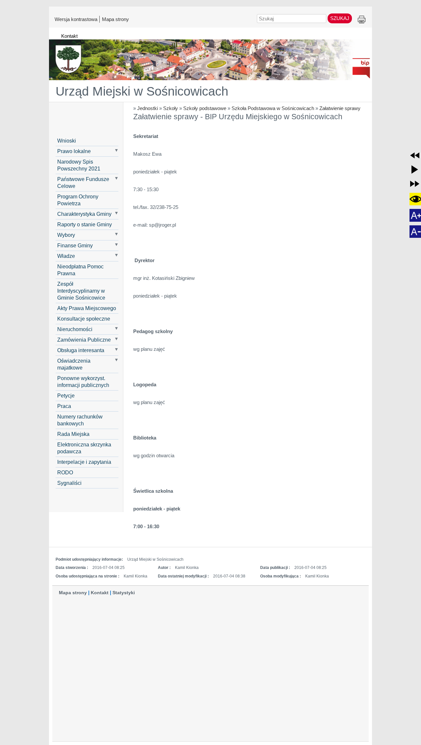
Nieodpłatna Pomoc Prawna (80, 269)
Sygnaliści (69, 483)
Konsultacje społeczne (83, 319)
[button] (415, 155)
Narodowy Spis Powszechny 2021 (78, 165)
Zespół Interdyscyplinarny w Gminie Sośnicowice (81, 291)
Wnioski (66, 141)
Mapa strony (115, 19)
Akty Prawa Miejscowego (86, 308)
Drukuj (361, 20)
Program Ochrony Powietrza (77, 199)
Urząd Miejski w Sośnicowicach (142, 91)
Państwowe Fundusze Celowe (83, 182)
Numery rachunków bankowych (80, 420)
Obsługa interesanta (80, 350)
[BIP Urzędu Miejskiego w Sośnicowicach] (210, 57)
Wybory (66, 235)
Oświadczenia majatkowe (73, 364)
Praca (64, 406)
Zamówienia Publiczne (84, 340)
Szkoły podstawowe (204, 108)
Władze (66, 256)
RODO (65, 472)
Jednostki (147, 108)
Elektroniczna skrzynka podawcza (84, 447)
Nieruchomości (74, 329)
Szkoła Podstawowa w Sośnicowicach (273, 108)
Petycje (66, 395)
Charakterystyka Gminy (84, 214)
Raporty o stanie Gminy (84, 224)
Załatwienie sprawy (339, 108)
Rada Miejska (73, 434)
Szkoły (170, 108)
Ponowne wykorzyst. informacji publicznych (83, 381)
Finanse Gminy (75, 245)
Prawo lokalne (74, 151)
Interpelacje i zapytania (84, 462)
